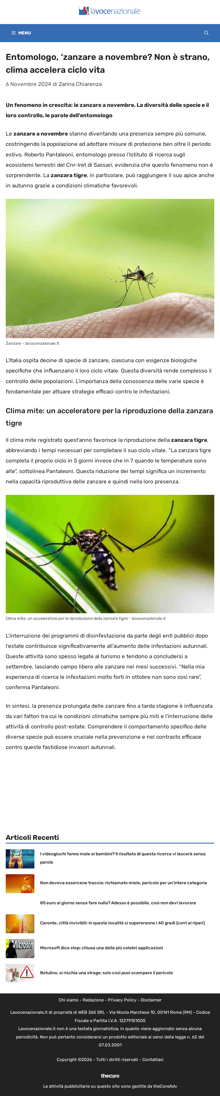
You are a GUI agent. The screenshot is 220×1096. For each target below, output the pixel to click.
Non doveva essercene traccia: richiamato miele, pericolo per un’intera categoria (123, 882)
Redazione (93, 1000)
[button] (206, 33)
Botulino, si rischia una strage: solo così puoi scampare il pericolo (106, 972)
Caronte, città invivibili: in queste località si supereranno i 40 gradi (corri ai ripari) (122, 923)
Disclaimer (151, 1000)
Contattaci (153, 1059)
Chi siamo (68, 1000)
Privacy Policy (122, 1000)
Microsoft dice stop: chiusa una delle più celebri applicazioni (101, 947)
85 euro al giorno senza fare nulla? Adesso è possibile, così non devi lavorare (118, 902)
